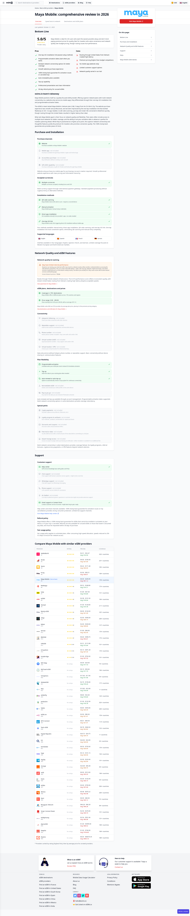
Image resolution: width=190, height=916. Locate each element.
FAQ (74, 888)
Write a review (183, 911)
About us (76, 881)
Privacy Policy (112, 877)
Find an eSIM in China (47, 899)
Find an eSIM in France (47, 885)
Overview (38, 21)
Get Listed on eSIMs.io (82, 904)
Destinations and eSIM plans (73, 21)
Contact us (119, 867)
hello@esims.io (79, 901)
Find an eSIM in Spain (47, 895)
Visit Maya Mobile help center (47, 513)
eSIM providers (45, 881)
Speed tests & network (52, 21)
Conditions (111, 881)
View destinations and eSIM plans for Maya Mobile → (51, 309)
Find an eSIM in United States (50, 888)
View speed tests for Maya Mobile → (47, 284)
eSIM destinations (46, 877)
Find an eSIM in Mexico (47, 902)
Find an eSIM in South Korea (49, 892)
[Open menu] (4, 3)
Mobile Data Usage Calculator (84, 877)
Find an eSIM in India (47, 906)
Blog (74, 885)
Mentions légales (113, 885)
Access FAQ (71, 866)
